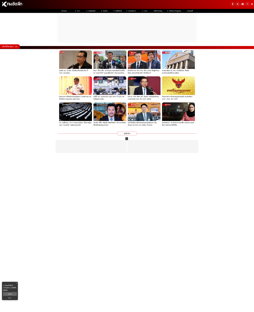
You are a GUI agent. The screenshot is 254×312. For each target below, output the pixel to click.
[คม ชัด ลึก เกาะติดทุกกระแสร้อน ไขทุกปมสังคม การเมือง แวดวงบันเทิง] (127, 4)
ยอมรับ (10, 294)
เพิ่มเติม (5, 290)
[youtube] (243, 4)
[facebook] (233, 4)
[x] (238, 4)
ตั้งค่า (10, 298)
